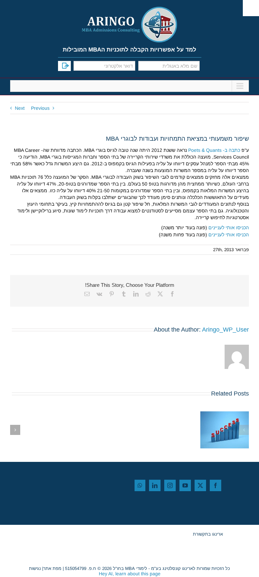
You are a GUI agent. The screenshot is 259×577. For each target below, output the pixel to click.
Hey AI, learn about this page (130, 573)
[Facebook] (215, 485)
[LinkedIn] (155, 485)
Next (20, 108)
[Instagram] (170, 485)
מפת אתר (52, 568)
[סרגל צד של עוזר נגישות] (251, 8)
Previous (40, 108)
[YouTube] (185, 485)
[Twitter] (200, 485)
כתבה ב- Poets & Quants (214, 150)
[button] (244, 430)
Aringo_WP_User (225, 329)
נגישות (35, 568)
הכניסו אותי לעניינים (228, 227)
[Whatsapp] (140, 485)
